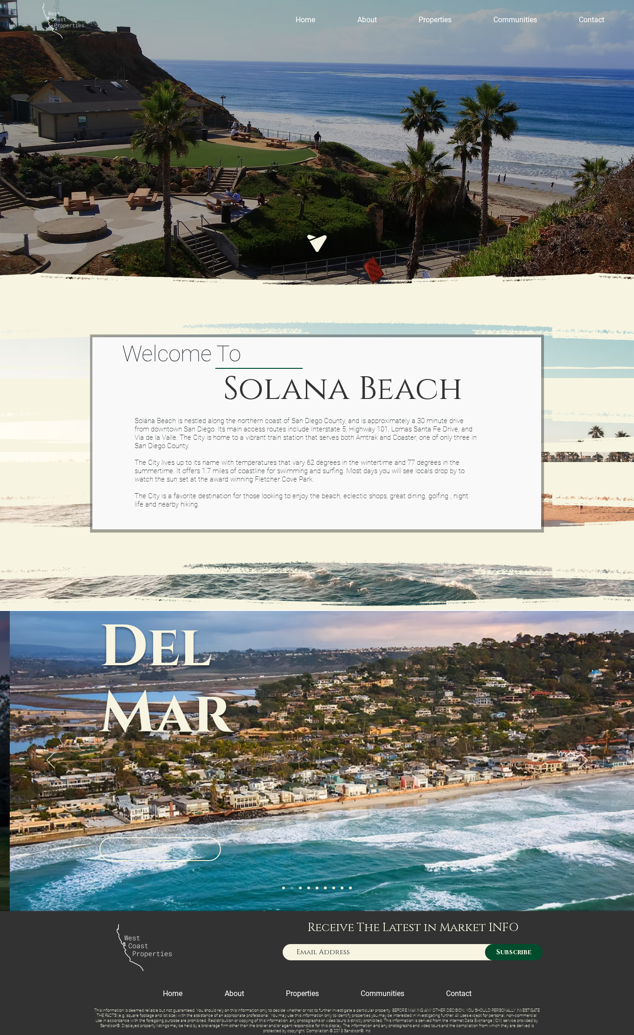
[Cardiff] (317, 888)
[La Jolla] (350, 888)
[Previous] (50, 761)
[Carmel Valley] (308, 888)
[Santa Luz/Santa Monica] (333, 888)
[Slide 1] (283, 888)
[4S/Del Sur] (342, 888)
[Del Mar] (292, 888)
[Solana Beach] (300, 888)
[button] (434, 20)
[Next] (583, 761)
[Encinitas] (325, 888)
